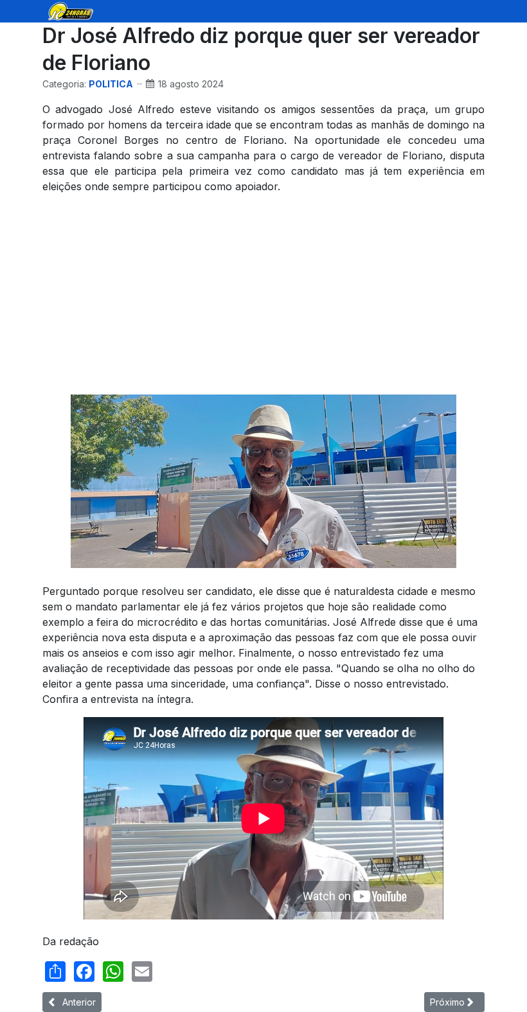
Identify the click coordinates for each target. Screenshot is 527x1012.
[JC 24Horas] (70, 10)
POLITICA (111, 83)
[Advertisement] (263, 294)
